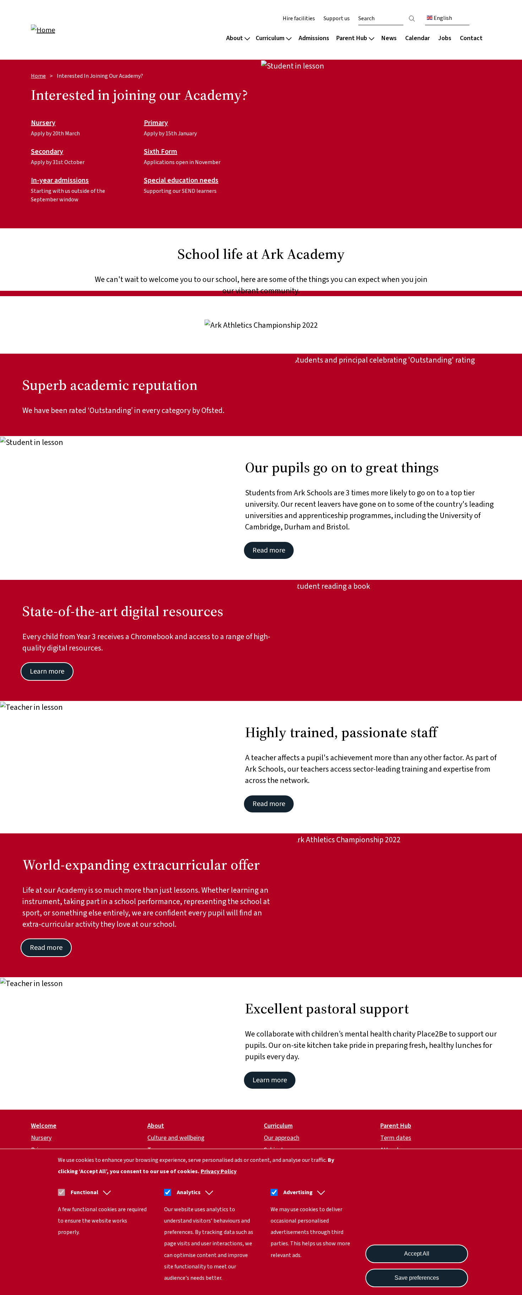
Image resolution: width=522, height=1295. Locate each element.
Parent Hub (351, 38)
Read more (268, 550)
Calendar (417, 38)
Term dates (395, 1137)
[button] (105, 1192)
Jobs (444, 38)
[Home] (76, 30)
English (442, 18)
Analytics (189, 1192)
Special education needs (181, 180)
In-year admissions (60, 180)
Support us (336, 18)
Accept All (416, 1254)
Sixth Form (160, 152)
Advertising (297, 1192)
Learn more (47, 671)
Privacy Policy (218, 1171)
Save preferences (417, 1278)
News (389, 38)
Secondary (47, 152)
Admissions (314, 38)
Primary (156, 123)
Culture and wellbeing (176, 1137)
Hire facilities (299, 18)
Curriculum (270, 38)
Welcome (43, 1125)
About (234, 38)
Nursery (43, 123)
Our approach (281, 1137)
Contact (471, 38)
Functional (84, 1192)
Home (38, 76)
